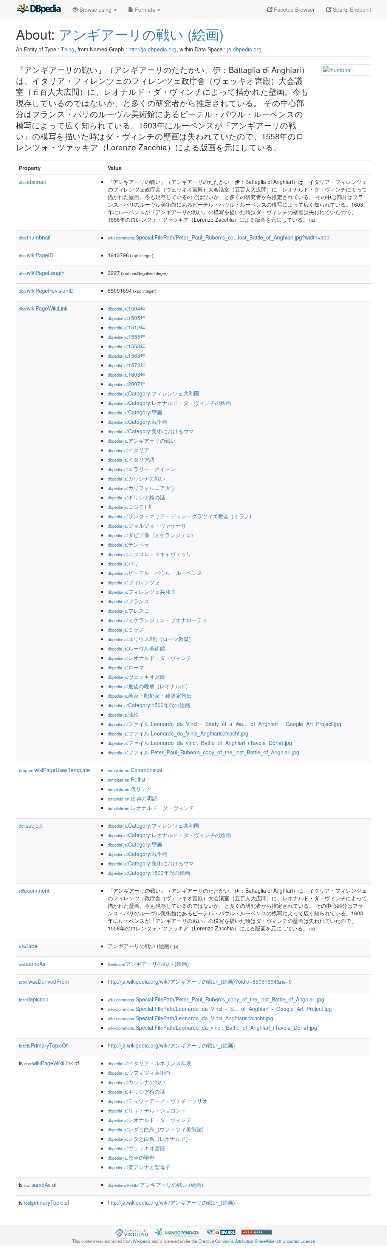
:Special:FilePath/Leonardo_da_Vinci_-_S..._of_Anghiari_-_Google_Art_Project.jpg (220, 1008)
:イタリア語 (131, 459)
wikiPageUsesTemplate (54, 770)
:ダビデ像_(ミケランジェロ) (150, 535)
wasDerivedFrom (44, 981)
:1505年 (127, 317)
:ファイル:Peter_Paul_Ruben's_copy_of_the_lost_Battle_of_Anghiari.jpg (203, 752)
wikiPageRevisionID (46, 290)
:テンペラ (128, 544)
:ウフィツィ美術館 (139, 1072)
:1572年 (127, 365)
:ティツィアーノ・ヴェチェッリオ (157, 1101)
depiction (33, 999)
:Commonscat (135, 770)
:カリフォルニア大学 (142, 487)
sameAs (32, 963)
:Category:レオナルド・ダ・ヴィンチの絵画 (169, 402)
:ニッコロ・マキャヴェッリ (150, 554)
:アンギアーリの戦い (142, 440)
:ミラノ (126, 629)
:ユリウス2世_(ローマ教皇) (149, 639)
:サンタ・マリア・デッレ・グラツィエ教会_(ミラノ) (179, 516)
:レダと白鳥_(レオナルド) (148, 1138)
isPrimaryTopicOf (43, 1045)
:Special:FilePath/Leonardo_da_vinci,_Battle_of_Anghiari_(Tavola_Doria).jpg (212, 1027)
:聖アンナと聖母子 (139, 1167)
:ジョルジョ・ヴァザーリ (147, 525)
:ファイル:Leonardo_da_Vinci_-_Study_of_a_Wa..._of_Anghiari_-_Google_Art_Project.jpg (224, 724)
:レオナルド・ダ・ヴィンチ (150, 657)
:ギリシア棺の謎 (136, 497)
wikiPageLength (42, 273)
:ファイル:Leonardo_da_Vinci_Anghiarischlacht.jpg (178, 733)
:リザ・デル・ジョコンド (147, 1110)
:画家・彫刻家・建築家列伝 (150, 695)
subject (31, 825)
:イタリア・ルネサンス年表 (150, 1063)
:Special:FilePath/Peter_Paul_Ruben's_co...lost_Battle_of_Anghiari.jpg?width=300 (219, 237)
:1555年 (127, 336)
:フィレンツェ (134, 582)
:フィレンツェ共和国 (142, 591)
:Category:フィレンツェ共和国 (153, 393)
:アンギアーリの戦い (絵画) (148, 963)
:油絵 (123, 714)
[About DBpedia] (38, 9)
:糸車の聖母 (131, 1157)
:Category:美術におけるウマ (151, 431)
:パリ (123, 563)
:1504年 (127, 308)
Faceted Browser (293, 9)
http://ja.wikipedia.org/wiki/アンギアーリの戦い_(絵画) (171, 1045)
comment (34, 890)
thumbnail (34, 237)
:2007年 (127, 384)
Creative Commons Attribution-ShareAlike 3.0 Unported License (256, 1241)
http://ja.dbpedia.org (152, 49)
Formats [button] (144, 9)
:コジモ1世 (130, 506)
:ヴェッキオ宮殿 (136, 676)
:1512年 (127, 327)
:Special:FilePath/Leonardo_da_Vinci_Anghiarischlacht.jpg (190, 1018)
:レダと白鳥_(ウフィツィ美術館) (156, 1129)
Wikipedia (141, 1241)
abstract (32, 181)
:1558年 (127, 346)
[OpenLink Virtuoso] (131, 1231)
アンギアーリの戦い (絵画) (141, 33)
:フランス (128, 601)
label (29, 946)
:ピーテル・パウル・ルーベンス (155, 572)
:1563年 (127, 355)
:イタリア (128, 450)
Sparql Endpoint (351, 9)
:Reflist (127, 779)
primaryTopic (43, 1202)
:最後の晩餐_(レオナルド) (148, 686)
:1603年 (127, 374)
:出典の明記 (132, 798)
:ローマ (126, 667)
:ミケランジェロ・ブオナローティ (157, 620)
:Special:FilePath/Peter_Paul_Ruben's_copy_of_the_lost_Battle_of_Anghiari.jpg (216, 999)
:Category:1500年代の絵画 (149, 705)
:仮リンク (130, 789)
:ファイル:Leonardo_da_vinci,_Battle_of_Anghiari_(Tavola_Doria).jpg (200, 742)
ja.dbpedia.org (244, 49)
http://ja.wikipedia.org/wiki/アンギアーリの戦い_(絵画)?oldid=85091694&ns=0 (200, 981)
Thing (67, 49)
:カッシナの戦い (136, 478)
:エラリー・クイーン (142, 469)
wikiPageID (36, 255)
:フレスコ (128, 610)
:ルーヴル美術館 (136, 648)
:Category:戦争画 (137, 421)
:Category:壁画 (135, 412)
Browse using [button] (95, 9)
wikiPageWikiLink (43, 308)
